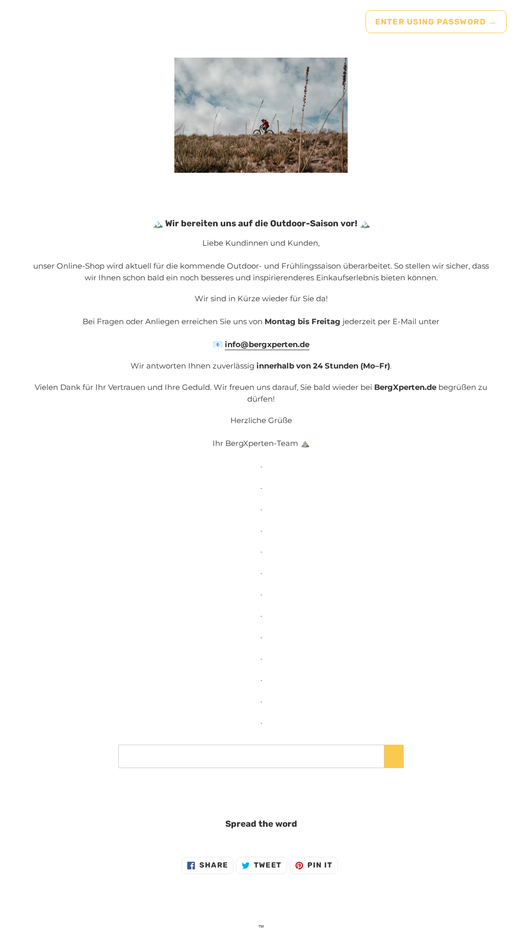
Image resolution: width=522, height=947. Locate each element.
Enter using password (436, 22)
